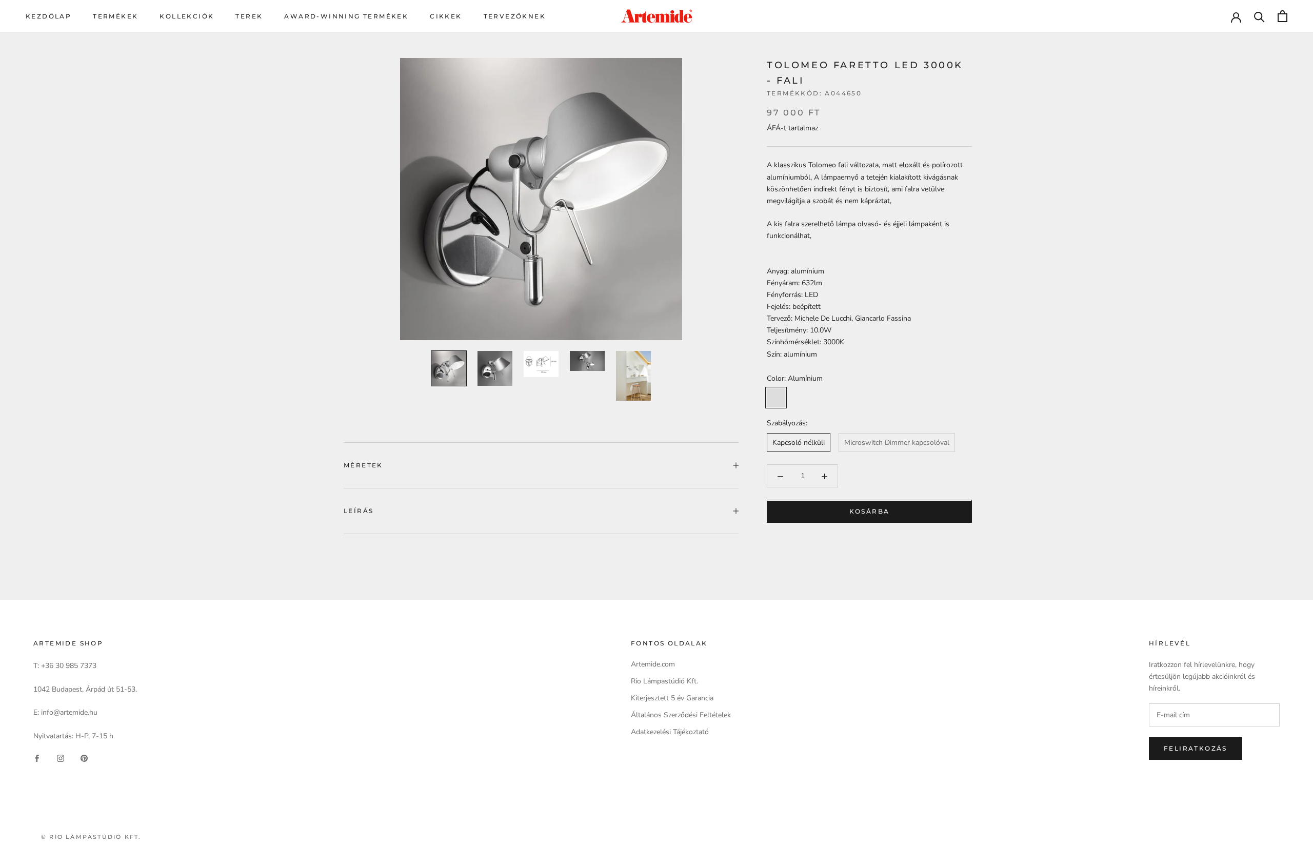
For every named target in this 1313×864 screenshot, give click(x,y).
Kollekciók (187, 16)
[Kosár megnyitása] (1282, 16)
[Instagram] (60, 758)
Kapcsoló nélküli (798, 443)
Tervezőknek (515, 16)
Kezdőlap (48, 16)
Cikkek (446, 16)
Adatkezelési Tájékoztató (670, 732)
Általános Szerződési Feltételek (681, 715)
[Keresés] (1259, 16)
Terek (249, 16)
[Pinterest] (84, 758)
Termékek (115, 16)
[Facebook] (37, 758)
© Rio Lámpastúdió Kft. (91, 836)
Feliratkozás (1195, 748)
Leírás (358, 511)
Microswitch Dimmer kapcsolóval (896, 443)
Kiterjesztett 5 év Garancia (672, 698)
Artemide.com (653, 664)
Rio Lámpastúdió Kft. (664, 681)
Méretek (363, 465)
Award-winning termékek (346, 16)
